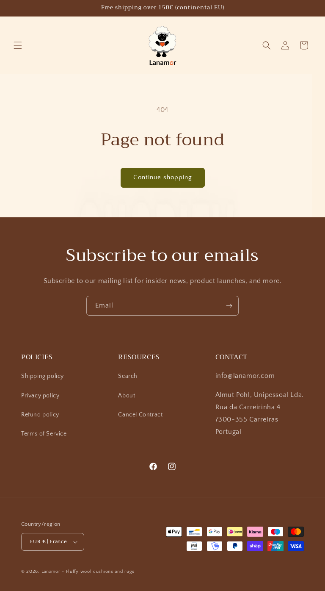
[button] (17, 45)
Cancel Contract (140, 414)
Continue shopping (162, 177)
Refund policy (40, 414)
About (126, 395)
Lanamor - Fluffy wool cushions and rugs (88, 571)
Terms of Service (44, 433)
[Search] (266, 45)
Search (128, 376)
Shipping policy (42, 376)
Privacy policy (40, 395)
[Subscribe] (229, 306)
